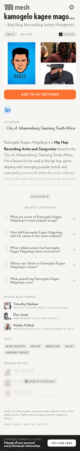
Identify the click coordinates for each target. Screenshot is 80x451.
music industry (15, 346)
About (10, 34)
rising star (53, 346)
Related (26, 34)
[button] (29, 424)
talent (69, 346)
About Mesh (12, 424)
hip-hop (35, 346)
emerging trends (17, 352)
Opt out (43, 424)
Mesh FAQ (29, 424)
